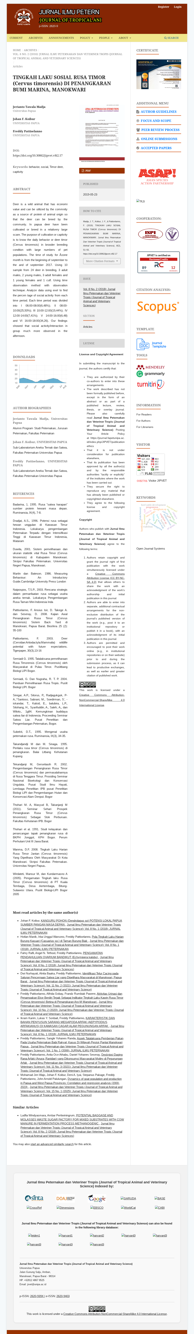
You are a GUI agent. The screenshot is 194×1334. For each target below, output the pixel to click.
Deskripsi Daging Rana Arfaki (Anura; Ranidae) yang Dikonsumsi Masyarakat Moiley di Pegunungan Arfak (71, 1058)
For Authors (143, 420)
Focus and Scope (155, 120)
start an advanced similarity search (52, 1144)
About (124, 38)
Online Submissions (158, 139)
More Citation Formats (100, 261)
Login (177, 7)
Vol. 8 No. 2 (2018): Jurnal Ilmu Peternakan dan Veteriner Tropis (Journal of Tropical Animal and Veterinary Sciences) (67, 56)
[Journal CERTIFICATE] (158, 74)
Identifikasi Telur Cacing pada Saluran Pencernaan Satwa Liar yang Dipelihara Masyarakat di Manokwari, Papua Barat (71, 977)
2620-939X (37, 1296)
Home (17, 50)
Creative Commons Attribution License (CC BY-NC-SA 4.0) (106, 577)
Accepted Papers (156, 148)
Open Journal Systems (150, 548)
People (104, 38)
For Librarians (144, 426)
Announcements (61, 38)
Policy (85, 38)
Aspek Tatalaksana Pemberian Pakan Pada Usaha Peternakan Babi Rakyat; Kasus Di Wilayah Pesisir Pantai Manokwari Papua (71, 1042)
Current (16, 38)
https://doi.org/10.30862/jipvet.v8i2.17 (38, 155)
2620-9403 (63, 1296)
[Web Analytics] (142, 480)
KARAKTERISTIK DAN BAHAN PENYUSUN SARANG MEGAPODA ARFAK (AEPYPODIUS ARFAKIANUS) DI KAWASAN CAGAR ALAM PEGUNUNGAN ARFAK (67, 1022)
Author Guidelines (158, 111)
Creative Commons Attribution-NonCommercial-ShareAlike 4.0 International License (102, 700)
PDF (88, 170)
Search (172, 38)
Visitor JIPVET (158, 480)
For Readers (144, 414)
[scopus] (158, 306)
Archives (36, 38)
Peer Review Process (160, 130)
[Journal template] (151, 343)
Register (163, 7)
